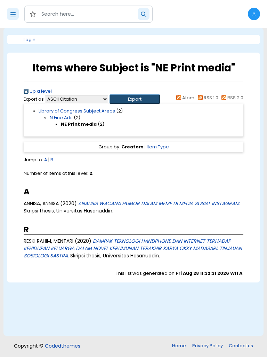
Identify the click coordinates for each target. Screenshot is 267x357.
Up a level (40, 91)
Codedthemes (62, 345)
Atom (187, 98)
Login (29, 39)
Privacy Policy (207, 346)
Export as (34, 99)
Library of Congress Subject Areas (77, 111)
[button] (254, 14)
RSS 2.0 (234, 98)
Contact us (241, 346)
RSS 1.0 (210, 98)
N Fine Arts (61, 118)
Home (179, 346)
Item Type (158, 147)
